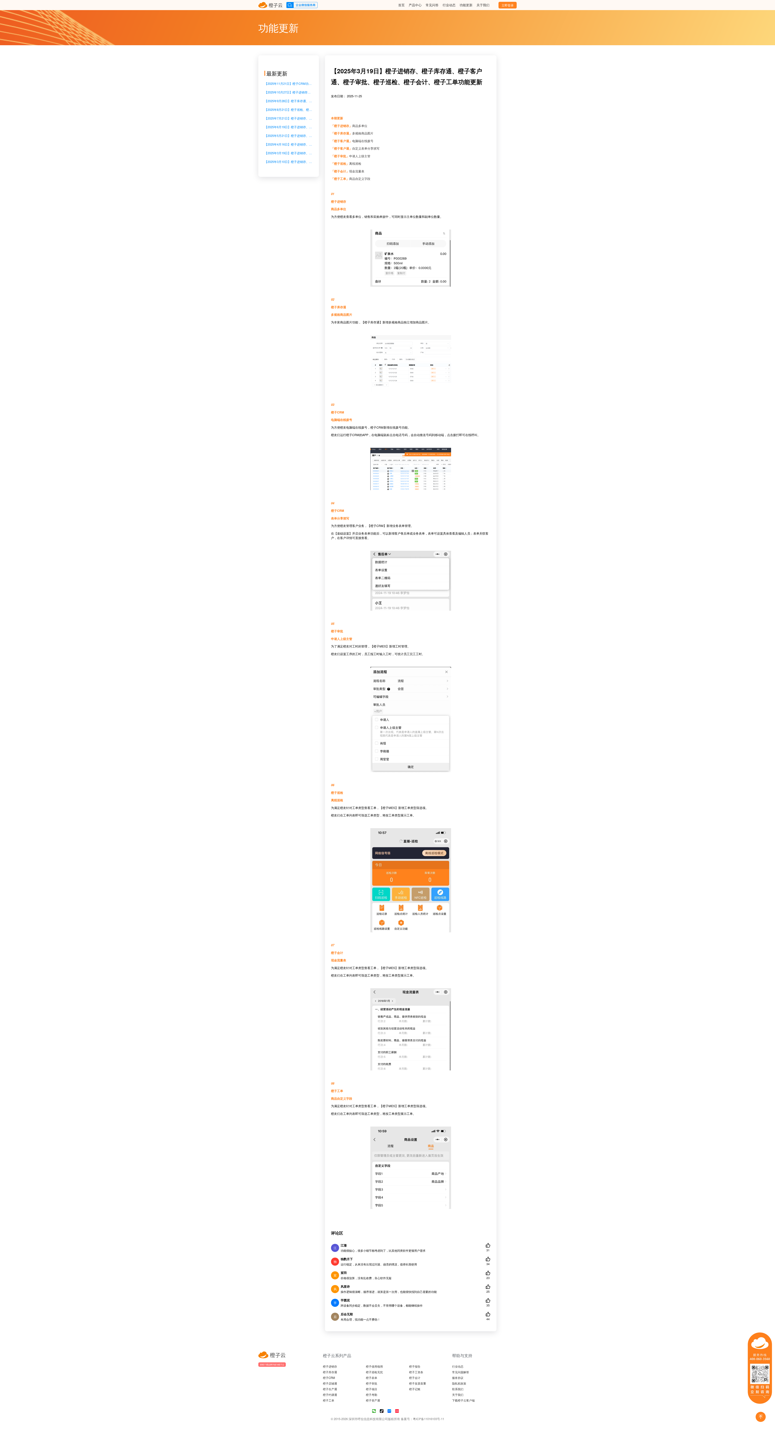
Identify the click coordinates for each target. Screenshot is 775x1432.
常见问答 (432, 5)
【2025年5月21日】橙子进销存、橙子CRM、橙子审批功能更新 (288, 135)
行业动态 (449, 5)
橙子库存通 (330, 1372)
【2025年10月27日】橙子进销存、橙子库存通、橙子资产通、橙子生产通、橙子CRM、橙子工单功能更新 (288, 92)
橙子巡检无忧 (374, 1372)
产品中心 (415, 5)
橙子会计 (414, 1378)
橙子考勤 (371, 1395)
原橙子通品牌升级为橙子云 (272, 1364)
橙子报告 (414, 1366)
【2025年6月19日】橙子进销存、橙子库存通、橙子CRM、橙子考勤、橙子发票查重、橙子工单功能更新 (288, 127)
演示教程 (387, 5)
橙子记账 (414, 1389)
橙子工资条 (416, 1372)
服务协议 (457, 1378)
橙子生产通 (330, 1389)
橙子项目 (371, 1389)
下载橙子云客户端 (463, 1400)
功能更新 (466, 5)
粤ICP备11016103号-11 (428, 1419)
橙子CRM (329, 1378)
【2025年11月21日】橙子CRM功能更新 (288, 83)
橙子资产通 (373, 1400)
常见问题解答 (460, 1372)
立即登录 (508, 5)
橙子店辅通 (330, 1383)
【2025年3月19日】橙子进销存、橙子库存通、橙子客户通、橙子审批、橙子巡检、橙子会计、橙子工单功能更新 (288, 153)
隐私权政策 (459, 1383)
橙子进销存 (330, 1366)
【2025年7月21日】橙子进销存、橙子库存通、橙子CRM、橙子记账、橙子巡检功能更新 (288, 118)
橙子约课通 (330, 1395)
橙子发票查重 (417, 1383)
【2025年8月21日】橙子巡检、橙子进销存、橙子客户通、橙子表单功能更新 (288, 109)
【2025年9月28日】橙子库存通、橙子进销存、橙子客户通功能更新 (288, 101)
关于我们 (483, 5)
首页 (401, 5)
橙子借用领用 (374, 1366)
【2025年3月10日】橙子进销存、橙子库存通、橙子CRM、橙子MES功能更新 (288, 161)
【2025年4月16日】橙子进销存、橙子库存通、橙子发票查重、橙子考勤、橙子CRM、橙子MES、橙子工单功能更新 (288, 144)
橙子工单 (328, 1400)
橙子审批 (371, 1383)
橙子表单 (371, 1378)
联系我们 (457, 1389)
